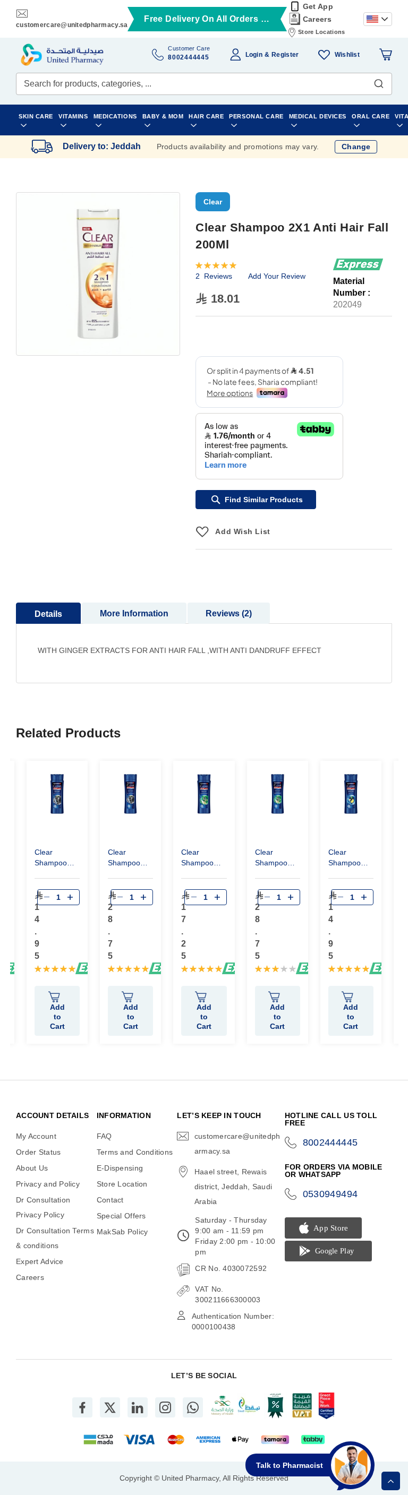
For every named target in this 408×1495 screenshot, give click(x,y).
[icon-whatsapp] (193, 1407)
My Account (36, 1136)
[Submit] (379, 81)
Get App (318, 6)
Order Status (38, 1152)
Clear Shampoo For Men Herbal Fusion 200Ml (197, 859)
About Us (32, 1168)
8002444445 (330, 1142)
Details (48, 613)
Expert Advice (40, 1261)
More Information (134, 613)
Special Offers (121, 1216)
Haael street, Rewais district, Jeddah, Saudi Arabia (233, 1186)
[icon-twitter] (110, 1407)
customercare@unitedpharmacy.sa (72, 25)
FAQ (104, 1136)
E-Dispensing (120, 1168)
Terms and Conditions (135, 1152)
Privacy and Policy (48, 1184)
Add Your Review (276, 276)
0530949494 (330, 1194)
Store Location (122, 1184)
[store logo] (62, 54)
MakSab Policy (122, 1231)
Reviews (227, 613)
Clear (212, 201)
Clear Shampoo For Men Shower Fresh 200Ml (349, 859)
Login (253, 54)
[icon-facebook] (82, 1407)
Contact (110, 1200)
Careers (317, 19)
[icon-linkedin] (138, 1407)
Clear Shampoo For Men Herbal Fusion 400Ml (271, 859)
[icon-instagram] (165, 1407)
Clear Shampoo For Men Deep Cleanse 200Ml (51, 859)
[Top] (390, 1481)
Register (285, 54)
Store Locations (321, 32)
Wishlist (347, 54)
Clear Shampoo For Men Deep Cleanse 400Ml (124, 859)
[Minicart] (385, 54)
